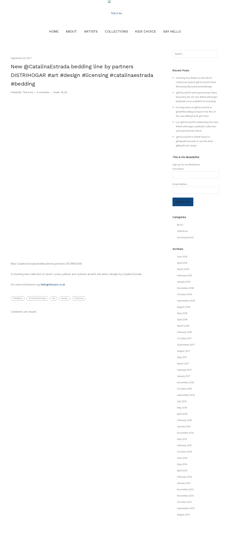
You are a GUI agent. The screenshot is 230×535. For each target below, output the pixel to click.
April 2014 (182, 471)
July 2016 (181, 401)
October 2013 (184, 502)
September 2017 (185, 345)
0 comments (42, 92)
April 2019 (182, 263)
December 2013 (185, 490)
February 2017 (184, 370)
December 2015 (185, 433)
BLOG (64, 92)
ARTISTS (91, 31)
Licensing (78, 298)
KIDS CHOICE (145, 31)
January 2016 (183, 427)
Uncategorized (185, 238)
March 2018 (183, 326)
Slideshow (182, 231)
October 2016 (184, 389)
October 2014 (184, 452)
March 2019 (183, 269)
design (64, 298)
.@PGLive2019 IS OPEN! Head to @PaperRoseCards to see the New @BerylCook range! (194, 141)
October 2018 (184, 294)
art (53, 298)
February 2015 (184, 445)
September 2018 (186, 301)
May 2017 (182, 357)
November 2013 (185, 496)
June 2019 (182, 257)
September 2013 (186, 508)
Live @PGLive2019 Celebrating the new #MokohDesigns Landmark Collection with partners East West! (197, 126)
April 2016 (182, 414)
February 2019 (184, 276)
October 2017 (184, 339)
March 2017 (183, 364)
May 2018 (182, 313)
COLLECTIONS (116, 31)
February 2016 (184, 420)
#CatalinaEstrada (37, 298)
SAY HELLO (172, 31)
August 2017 (183, 351)
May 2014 (182, 464)
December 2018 (185, 288)
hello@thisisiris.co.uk (53, 285)
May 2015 (182, 439)
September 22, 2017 (21, 58)
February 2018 (184, 332)
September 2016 (186, 395)
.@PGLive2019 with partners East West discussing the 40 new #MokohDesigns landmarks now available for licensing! (196, 97)
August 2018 (183, 307)
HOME (54, 31)
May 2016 (182, 408)
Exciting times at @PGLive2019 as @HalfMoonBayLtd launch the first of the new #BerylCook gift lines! (196, 112)
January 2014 (183, 483)
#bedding (17, 298)
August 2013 (183, 515)
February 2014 (184, 477)
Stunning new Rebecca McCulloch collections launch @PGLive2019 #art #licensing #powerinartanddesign (196, 82)
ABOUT (71, 31)
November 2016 (185, 383)
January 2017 (183, 376)
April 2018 (182, 320)
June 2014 (182, 458)
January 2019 (183, 282)
